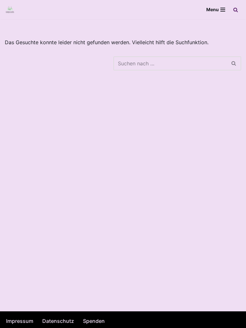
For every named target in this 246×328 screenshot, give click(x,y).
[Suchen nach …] (59, 63)
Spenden (94, 321)
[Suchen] (235, 9)
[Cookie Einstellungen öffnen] (14, 319)
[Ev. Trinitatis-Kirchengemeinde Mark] (10, 9)
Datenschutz (58, 321)
